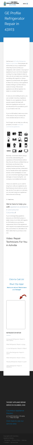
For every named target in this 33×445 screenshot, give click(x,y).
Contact (6, 442)
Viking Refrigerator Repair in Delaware (14, 366)
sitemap (24, 440)
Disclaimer (7, 440)
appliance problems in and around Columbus (17, 210)
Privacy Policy (16, 440)
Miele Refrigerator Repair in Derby (15, 357)
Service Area (14, 442)
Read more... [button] (11, 199)
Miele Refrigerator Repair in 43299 (15, 344)
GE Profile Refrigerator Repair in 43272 (15, 353)
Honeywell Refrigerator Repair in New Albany (15, 339)
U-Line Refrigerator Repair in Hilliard (16, 348)
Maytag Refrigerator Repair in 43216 (16, 361)
